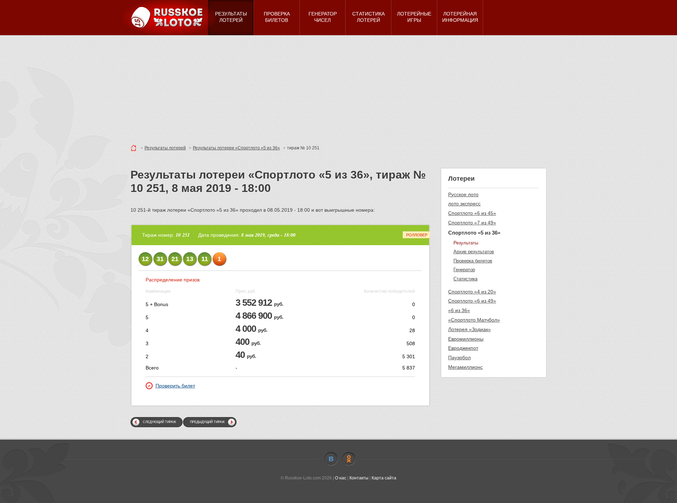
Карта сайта (384, 478)
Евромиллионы (465, 339)
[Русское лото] (169, 17)
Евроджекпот (463, 348)
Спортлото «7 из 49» (472, 222)
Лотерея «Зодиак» (469, 329)
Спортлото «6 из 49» (472, 301)
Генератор (464, 269)
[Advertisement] (338, 88)
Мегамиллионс (465, 367)
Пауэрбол (459, 357)
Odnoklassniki (349, 459)
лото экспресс (464, 203)
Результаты (465, 243)
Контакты (358, 478)
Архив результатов (473, 251)
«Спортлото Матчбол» (474, 320)
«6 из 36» (459, 310)
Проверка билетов (472, 260)
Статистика (465, 278)
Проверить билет (175, 386)
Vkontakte (331, 459)
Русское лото (463, 194)
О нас (340, 478)
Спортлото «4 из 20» (472, 291)
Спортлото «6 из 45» (472, 213)
